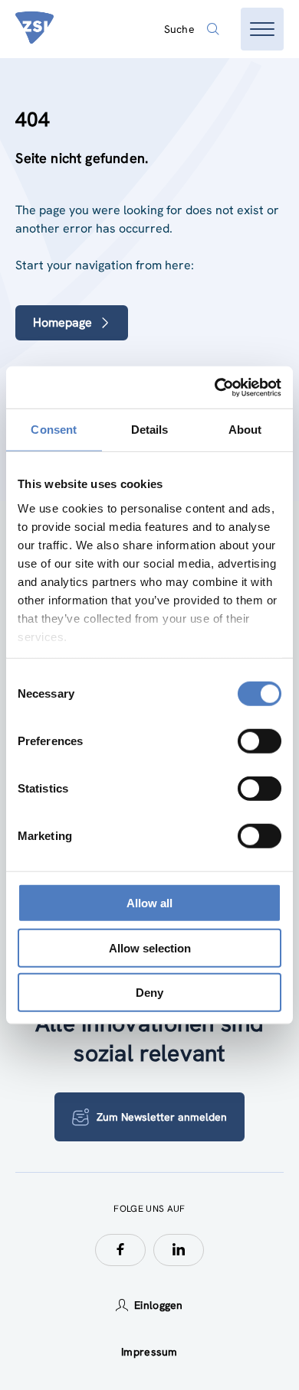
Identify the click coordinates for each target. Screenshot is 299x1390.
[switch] (259, 741)
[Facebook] (120, 1250)
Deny (149, 992)
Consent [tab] (54, 429)
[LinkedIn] (178, 1250)
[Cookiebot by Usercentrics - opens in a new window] (215, 387)
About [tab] (245, 429)
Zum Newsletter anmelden (162, 1117)
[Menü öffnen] (262, 29)
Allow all (149, 903)
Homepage (62, 322)
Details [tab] (150, 429)
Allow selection (150, 947)
